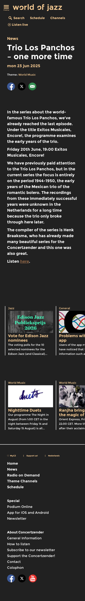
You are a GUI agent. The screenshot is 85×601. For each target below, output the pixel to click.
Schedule (37, 18)
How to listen (18, 544)
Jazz (11, 308)
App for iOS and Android (28, 513)
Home (12, 463)
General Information (24, 538)
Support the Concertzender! (31, 556)
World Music (27, 74)
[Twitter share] (22, 87)
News (12, 38)
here (24, 261)
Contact (14, 562)
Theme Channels (22, 481)
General (64, 308)
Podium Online (20, 507)
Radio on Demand (23, 475)
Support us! (32, 455)
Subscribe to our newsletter (31, 550)
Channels (57, 18)
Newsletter (16, 518)
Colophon (15, 568)
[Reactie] (32, 87)
